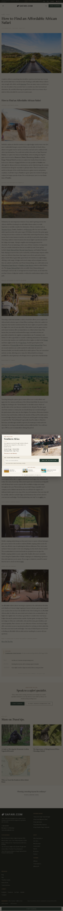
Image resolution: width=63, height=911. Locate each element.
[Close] (59, 436)
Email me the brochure (49, 460)
